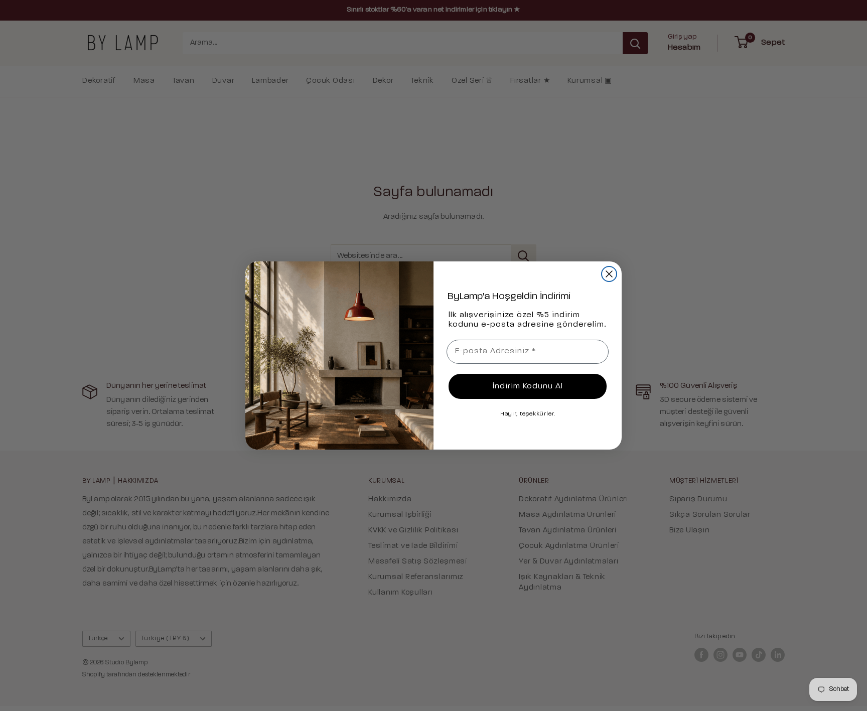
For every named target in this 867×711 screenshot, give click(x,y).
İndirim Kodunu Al (528, 386)
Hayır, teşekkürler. (527, 414)
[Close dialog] (609, 273)
